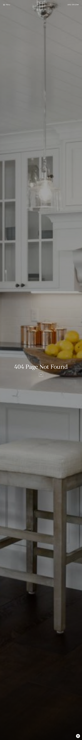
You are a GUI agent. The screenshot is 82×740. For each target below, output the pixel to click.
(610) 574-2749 (73, 5)
